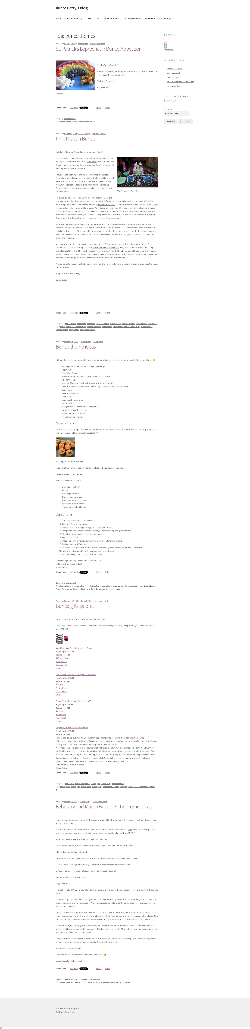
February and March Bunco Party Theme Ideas (103, 806)
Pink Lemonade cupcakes (146, 231)
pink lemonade (132, 224)
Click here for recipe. (106, 81)
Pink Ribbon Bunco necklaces (105, 247)
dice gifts (123, 786)
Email (98, 107)
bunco (62, 121)
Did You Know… (94, 18)
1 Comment (98, 341)
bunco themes (72, 121)
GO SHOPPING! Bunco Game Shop (140, 18)
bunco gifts (75, 786)
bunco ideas (112, 586)
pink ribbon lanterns (106, 204)
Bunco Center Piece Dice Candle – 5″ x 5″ (73, 701)
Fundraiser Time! (112, 18)
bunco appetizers (73, 586)
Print (107, 107)
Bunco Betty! (83, 44)
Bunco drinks (70, 323)
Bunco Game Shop (136, 737)
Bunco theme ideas (76, 346)
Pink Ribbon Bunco (75, 138)
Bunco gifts (81, 323)
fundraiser (91, 161)
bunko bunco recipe (87, 121)
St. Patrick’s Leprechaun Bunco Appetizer (98, 48)
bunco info (122, 586)
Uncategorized (70, 583)
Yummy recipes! (166, 18)
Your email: (168, 109)
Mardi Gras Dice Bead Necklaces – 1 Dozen (74, 648)
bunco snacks (115, 323)
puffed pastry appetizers (120, 982)
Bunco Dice (69, 783)
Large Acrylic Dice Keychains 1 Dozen (72, 727)
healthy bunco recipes (111, 589)
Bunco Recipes (70, 118)
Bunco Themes (142, 323)
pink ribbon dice (63, 211)
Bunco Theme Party (132, 326)
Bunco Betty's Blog (72, 8)
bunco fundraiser (94, 326)
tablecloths (115, 231)
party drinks (74, 329)
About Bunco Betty (73, 18)
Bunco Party (91, 323)
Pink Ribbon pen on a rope (106, 208)
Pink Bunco (152, 323)
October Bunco (62, 329)
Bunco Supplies (128, 323)
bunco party (133, 586)
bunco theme (118, 326)
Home (58, 18)
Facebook (74, 107)
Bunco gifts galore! (75, 605)
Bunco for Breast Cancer (76, 326)
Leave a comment (97, 44)
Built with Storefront (65, 1012)
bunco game (107, 326)
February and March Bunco (90, 589)
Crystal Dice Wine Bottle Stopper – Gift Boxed (76, 674)
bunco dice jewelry (82, 783)
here (130, 829)
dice (117, 786)
